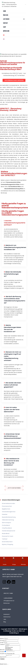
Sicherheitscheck (7, 542)
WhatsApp (23, 564)
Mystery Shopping (7, 544)
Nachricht (3, 657)
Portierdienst (6, 525)
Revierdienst (5, 533)
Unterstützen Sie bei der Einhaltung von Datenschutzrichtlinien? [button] (12, 436)
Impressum (6, 31)
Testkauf (4, 539)
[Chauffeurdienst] (12, 649)
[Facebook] (9, 582)
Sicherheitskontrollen (8, 503)
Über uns (5, 15)
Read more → (4, 664)
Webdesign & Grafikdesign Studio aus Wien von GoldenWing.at (15, 631)
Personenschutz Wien (13, 182)
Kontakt (5, 23)
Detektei (4, 514)
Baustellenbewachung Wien (14, 189)
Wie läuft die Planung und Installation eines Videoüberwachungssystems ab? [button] (12, 300)
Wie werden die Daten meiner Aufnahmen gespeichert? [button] (12, 385)
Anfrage (14, 564)
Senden (2, 659)
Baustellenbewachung (9, 517)
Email (2, 642)
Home (4, 11)
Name (2, 639)
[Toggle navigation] (25, 4)
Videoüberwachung (8, 520)
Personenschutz (7, 506)
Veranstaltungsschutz (8, 512)
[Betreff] (12, 646)
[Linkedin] (13, 582)
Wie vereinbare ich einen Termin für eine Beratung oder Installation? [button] (11, 462)
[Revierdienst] (12, 648)
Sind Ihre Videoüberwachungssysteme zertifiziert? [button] (12, 223)
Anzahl (2, 652)
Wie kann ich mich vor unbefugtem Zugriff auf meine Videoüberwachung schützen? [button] (12, 356)
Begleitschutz (6, 509)
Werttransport (6, 522)
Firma (2, 640)
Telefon (3, 644)
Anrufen (4, 564)
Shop (4, 27)
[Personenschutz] (12, 647)
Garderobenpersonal (8, 531)
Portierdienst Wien (14, 186)
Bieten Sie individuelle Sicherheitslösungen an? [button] (12, 274)
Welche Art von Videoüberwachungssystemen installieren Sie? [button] (12, 247)
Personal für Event (7, 536)
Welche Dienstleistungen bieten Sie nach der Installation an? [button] (12, 328)
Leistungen (6, 19)
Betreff (2, 650)
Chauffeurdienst (7, 528)
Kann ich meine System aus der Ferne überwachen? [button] (11, 409)
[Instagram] (4, 582)
